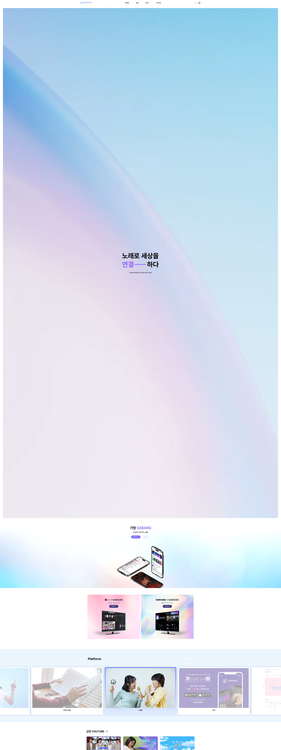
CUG (195, 3)
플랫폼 (127, 3)
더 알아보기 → (136, 537)
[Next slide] (191, 658)
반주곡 (147, 3)
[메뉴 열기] (199, 3)
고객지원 (158, 3)
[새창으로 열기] (107, 731)
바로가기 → (145, 537)
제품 (137, 3)
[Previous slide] (188, 658)
